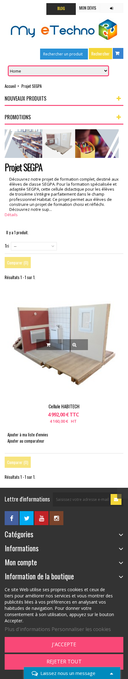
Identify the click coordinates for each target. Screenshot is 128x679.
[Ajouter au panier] (49, 344)
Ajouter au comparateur (25, 441)
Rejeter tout (64, 661)
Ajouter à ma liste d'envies (27, 434)
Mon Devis (87, 8)
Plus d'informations (27, 629)
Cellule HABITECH (64, 406)
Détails (11, 214)
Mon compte (21, 562)
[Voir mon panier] (118, 53)
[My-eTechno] (64, 30)
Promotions (18, 117)
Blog (61, 8)
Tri (7, 246)
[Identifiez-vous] (111, 8)
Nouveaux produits (25, 98)
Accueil (10, 86)
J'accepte (64, 644)
